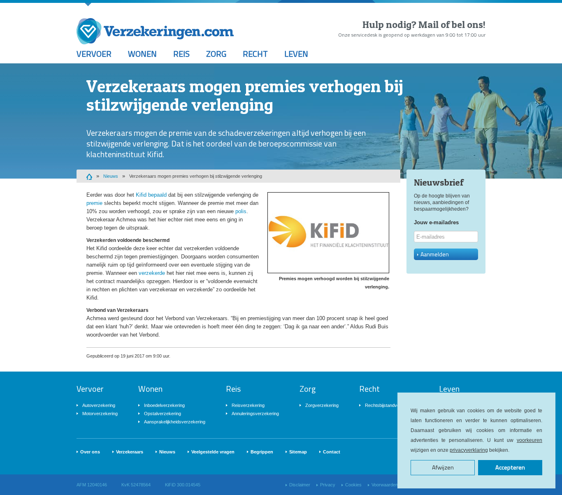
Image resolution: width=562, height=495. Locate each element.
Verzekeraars (129, 451)
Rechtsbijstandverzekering (391, 405)
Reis (181, 53)
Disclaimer (299, 484)
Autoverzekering (98, 405)
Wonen (142, 53)
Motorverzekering (100, 413)
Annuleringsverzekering (255, 413)
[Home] (89, 176)
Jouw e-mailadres (436, 222)
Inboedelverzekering (164, 405)
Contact (331, 451)
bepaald (157, 195)
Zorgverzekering (322, 405)
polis (240, 211)
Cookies (353, 484)
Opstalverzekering (162, 413)
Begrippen (262, 451)
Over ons (90, 451)
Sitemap (298, 451)
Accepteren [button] (510, 467)
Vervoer (94, 53)
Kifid (141, 195)
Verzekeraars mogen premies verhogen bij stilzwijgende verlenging (195, 176)
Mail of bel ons (450, 24)
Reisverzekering (248, 405)
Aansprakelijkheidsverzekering (174, 421)
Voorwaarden (385, 484)
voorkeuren (529, 440)
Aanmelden (434, 254)
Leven (296, 53)
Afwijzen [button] (443, 467)
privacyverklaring (469, 450)
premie (94, 203)
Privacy (327, 484)
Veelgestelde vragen (213, 451)
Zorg (216, 53)
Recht (255, 53)
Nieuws (110, 176)
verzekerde (152, 273)
